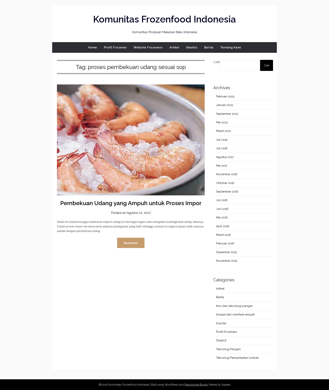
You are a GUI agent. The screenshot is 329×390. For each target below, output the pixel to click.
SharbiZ (221, 340)
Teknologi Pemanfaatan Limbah (237, 358)
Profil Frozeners (226, 332)
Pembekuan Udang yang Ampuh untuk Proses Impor (130, 203)
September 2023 (227, 114)
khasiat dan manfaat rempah (235, 314)
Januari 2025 (224, 105)
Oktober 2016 (225, 183)
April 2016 (222, 226)
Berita (208, 47)
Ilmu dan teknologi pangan (234, 306)
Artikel (174, 47)
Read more (131, 243)
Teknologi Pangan (228, 349)
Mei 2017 (221, 165)
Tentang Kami (230, 47)
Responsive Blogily (196, 384)
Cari (216, 62)
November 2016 (226, 174)
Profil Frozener (115, 47)
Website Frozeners (148, 47)
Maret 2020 (223, 131)
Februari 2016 (225, 243)
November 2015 (226, 260)
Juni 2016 (222, 209)
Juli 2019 (222, 139)
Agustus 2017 (225, 157)
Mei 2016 (222, 217)
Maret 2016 (223, 235)
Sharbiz (191, 47)
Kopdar (221, 323)
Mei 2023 (222, 122)
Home (92, 47)
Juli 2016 (222, 200)
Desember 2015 (226, 252)
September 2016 (227, 191)
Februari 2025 (225, 96)
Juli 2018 (221, 148)
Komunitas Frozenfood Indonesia (164, 19)
